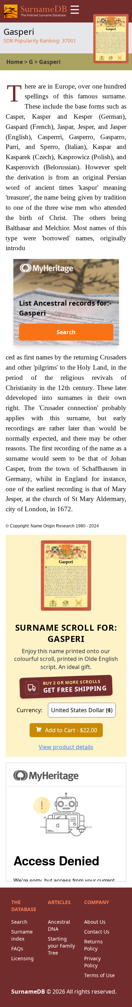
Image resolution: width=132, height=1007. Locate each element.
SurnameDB (28, 991)
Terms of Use (99, 975)
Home (14, 62)
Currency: (29, 710)
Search (66, 332)
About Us (95, 921)
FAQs (17, 948)
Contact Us (96, 931)
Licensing (22, 958)
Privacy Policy (92, 962)
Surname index (22, 935)
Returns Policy (93, 945)
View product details (66, 747)
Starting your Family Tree (61, 945)
